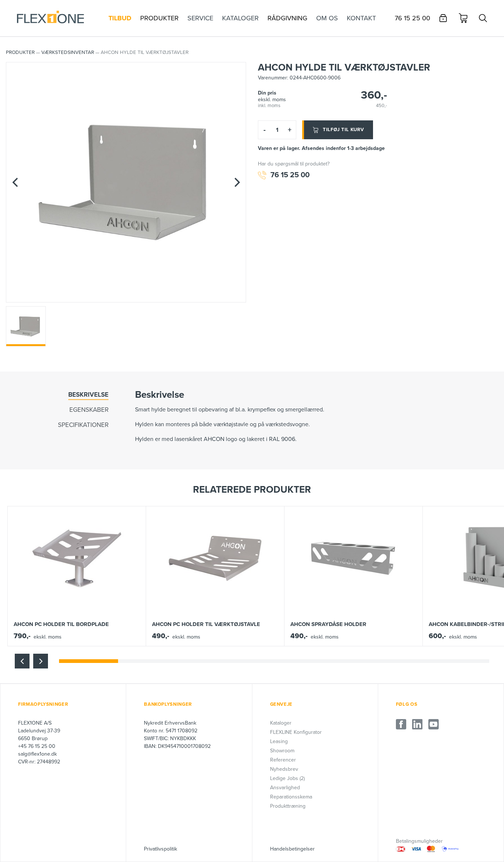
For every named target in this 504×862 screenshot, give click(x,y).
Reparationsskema (291, 797)
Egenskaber (88, 410)
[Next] (237, 182)
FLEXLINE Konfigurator (296, 732)
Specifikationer (83, 425)
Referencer (283, 760)
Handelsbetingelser (292, 849)
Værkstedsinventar (67, 52)
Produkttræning (287, 806)
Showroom (282, 751)
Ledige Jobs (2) (287, 778)
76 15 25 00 (290, 175)
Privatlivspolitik (160, 849)
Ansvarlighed (285, 787)
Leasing (279, 741)
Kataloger (280, 723)
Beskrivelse (88, 394)
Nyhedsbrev (284, 769)
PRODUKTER (20, 52)
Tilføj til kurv (343, 130)
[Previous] (15, 182)
